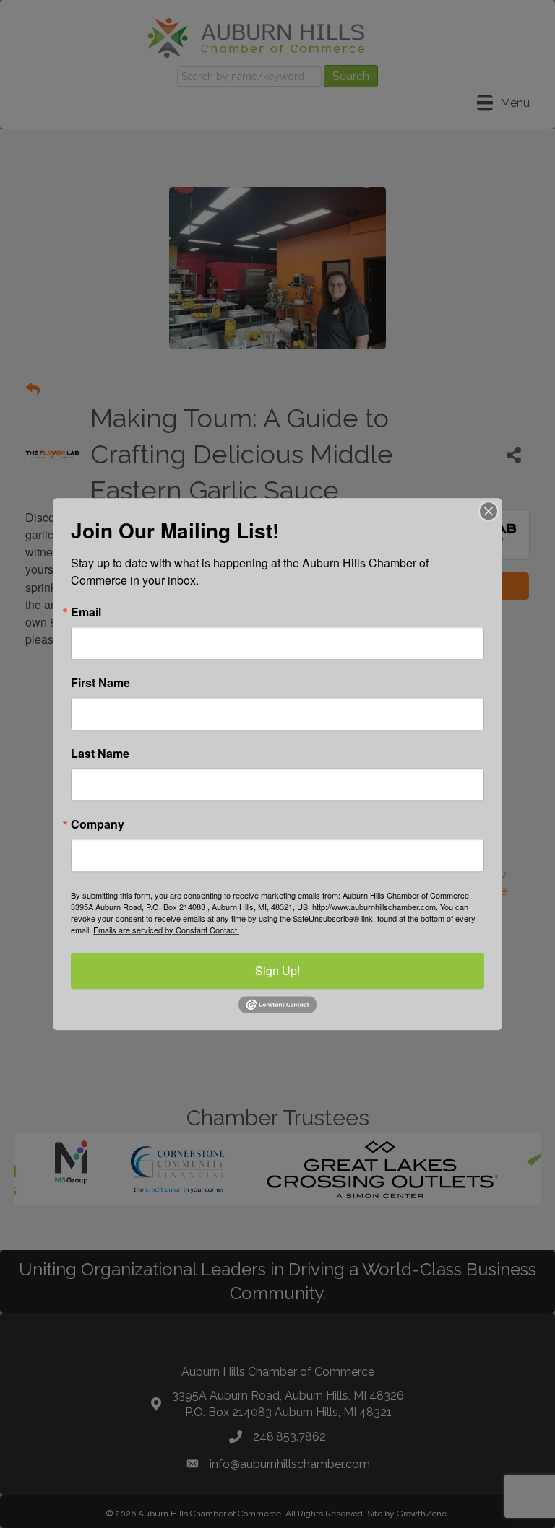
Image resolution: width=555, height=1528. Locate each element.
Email (86, 612)
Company (97, 824)
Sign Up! (277, 970)
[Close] (488, 511)
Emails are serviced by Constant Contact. (166, 929)
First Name (100, 683)
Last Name (100, 753)
